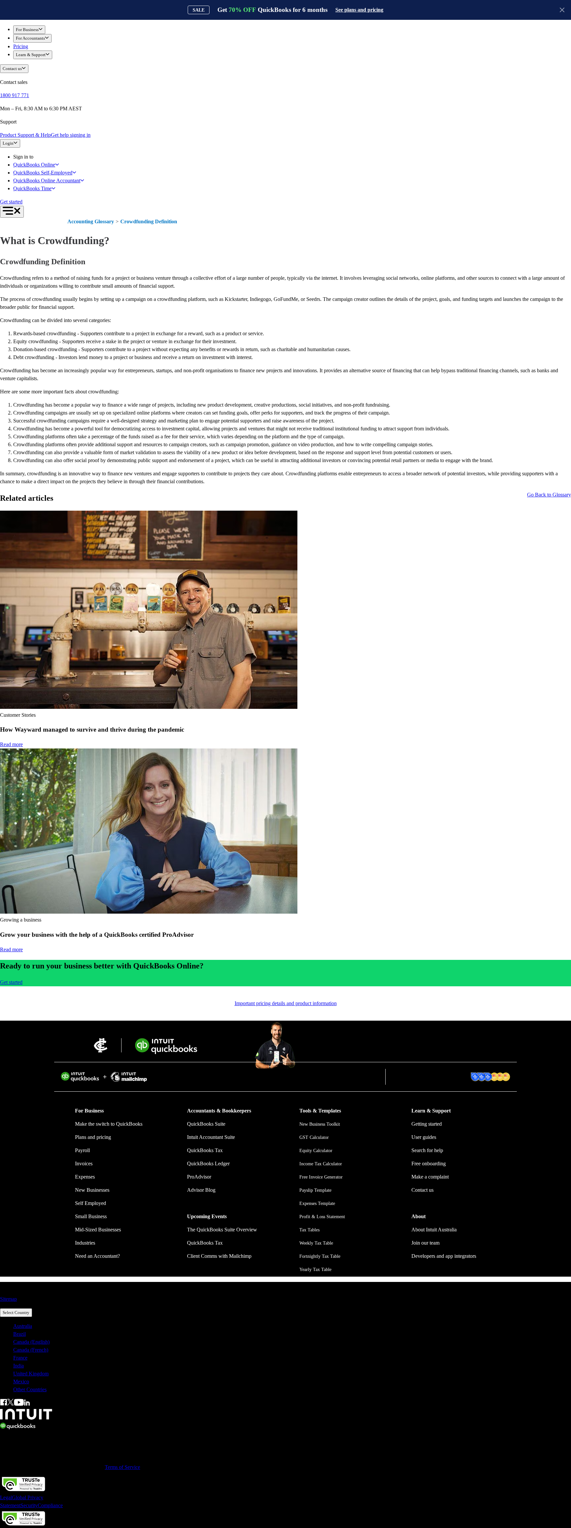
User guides (423, 1137)
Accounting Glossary (90, 221)
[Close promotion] (562, 10)
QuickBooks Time (32, 188)
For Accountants (30, 38)
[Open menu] (12, 212)
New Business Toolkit (319, 1124)
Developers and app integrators (443, 1256)
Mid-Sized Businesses (98, 1229)
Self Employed (90, 1203)
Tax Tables (309, 1229)
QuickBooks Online (34, 164)
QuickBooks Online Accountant (46, 180)
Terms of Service (122, 1467)
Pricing (20, 46)
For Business (27, 29)
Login (8, 143)
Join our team (425, 1243)
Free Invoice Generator (321, 1177)
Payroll (82, 1150)
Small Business (91, 1216)
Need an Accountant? (97, 1256)
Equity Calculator (315, 1150)
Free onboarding (428, 1163)
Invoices (84, 1163)
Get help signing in (71, 135)
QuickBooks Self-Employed (42, 172)
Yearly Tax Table (315, 1269)
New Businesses (92, 1190)
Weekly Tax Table (316, 1243)
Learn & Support (31, 54)
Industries (85, 1243)
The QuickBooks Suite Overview (222, 1229)
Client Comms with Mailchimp (219, 1256)
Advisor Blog (201, 1190)
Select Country (16, 1312)
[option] (292, 1326)
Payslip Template (315, 1190)
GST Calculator (314, 1137)
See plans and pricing (359, 10)
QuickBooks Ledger (208, 1163)
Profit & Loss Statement (322, 1216)
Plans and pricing (93, 1137)
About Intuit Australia (434, 1229)
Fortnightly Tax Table (319, 1256)
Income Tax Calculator (320, 1163)
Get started (11, 201)
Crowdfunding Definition (148, 221)
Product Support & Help (25, 135)
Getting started (426, 1124)
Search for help (427, 1150)
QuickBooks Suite (206, 1124)
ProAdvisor (199, 1177)
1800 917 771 (14, 95)
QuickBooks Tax (205, 1150)
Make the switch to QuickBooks (108, 1124)
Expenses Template (317, 1203)
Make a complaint (430, 1177)
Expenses (85, 1177)
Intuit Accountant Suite (211, 1137)
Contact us (12, 68)
